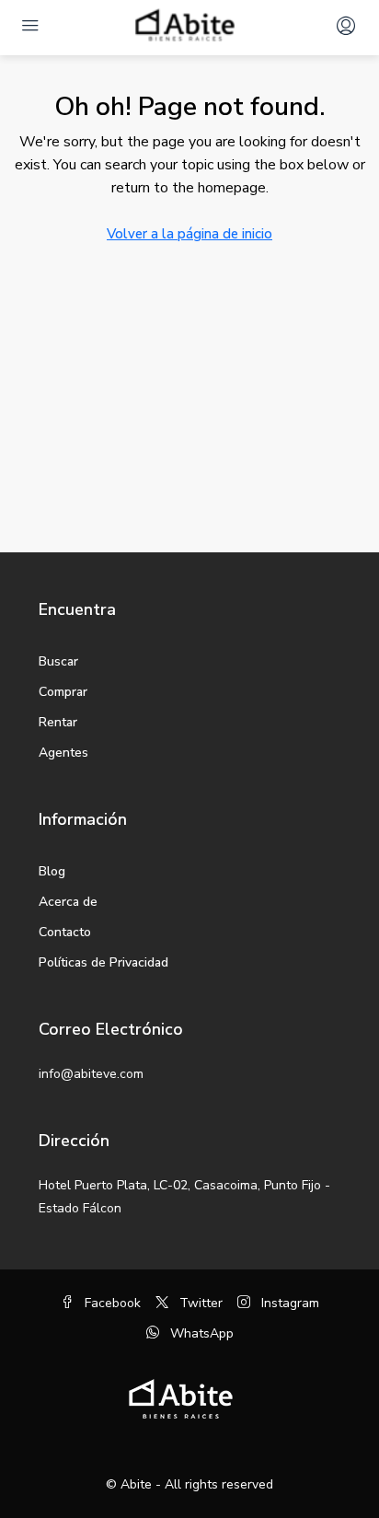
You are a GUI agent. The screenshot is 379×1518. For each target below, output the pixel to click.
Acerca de (68, 901)
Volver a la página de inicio (189, 234)
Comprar (63, 692)
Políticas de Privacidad (103, 962)
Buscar (58, 661)
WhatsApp (200, 1333)
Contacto (65, 932)
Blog (52, 871)
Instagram (288, 1303)
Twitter (199, 1303)
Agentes (63, 752)
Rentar (58, 722)
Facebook (111, 1303)
